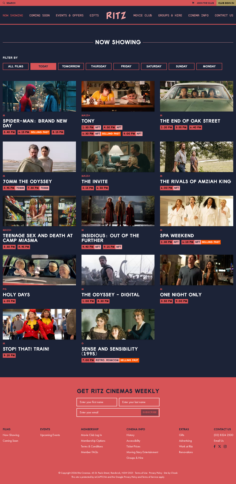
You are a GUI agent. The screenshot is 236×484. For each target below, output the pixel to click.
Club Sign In (226, 3)
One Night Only (181, 294)
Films (7, 429)
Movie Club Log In (91, 435)
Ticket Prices (133, 446)
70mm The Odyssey (27, 181)
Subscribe (150, 412)
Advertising (185, 441)
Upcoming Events (50, 435)
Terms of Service (150, 476)
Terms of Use (141, 472)
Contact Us (224, 15)
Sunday (181, 66)
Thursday (98, 66)
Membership (90, 429)
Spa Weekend (177, 235)
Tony (88, 121)
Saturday (154, 66)
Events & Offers (70, 15)
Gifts (94, 15)
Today (43, 66)
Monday (209, 66)
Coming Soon (39, 15)
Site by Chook (171, 472)
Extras (184, 429)
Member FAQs (89, 452)
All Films (15, 66)
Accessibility (133, 441)
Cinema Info (198, 15)
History (130, 435)
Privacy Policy (155, 472)
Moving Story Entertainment (142, 452)
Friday (126, 66)
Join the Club (205, 3)
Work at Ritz (186, 446)
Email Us (219, 441)
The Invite (94, 181)
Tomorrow (71, 66)
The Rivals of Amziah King (195, 181)
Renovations (186, 452)
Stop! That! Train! (26, 349)
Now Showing (13, 15)
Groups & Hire (170, 15)
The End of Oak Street (190, 121)
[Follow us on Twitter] (219, 447)
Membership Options (93, 441)
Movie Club (142, 15)
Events (45, 429)
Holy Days (16, 294)
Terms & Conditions (92, 446)
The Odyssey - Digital (110, 294)
